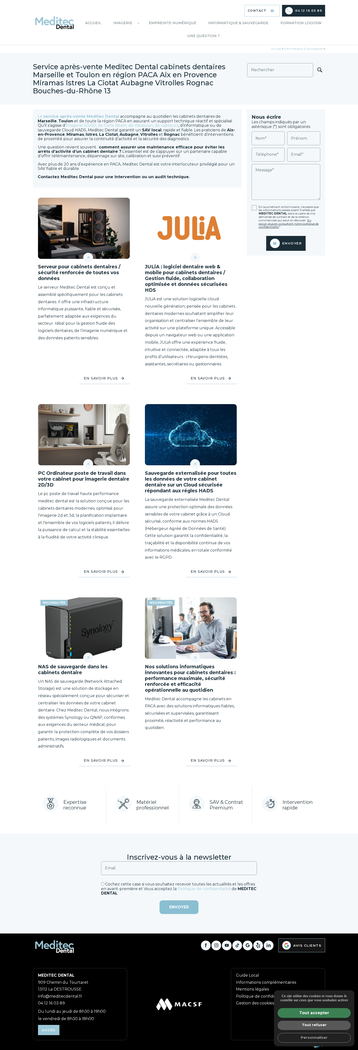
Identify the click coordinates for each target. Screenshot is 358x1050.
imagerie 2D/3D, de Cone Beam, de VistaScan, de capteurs (122, 125)
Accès (49, 1030)
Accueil (93, 23)
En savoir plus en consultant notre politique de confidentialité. (289, 223)
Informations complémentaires (266, 982)
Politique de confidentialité (204, 888)
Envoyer (292, 243)
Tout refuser (314, 1025)
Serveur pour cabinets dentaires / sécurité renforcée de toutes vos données (79, 272)
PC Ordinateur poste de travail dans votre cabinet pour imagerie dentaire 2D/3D (83, 479)
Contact (257, 10)
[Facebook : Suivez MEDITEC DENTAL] (206, 945)
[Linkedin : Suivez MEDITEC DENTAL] (268, 945)
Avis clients (307, 945)
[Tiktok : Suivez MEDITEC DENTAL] (237, 945)
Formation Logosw (301, 23)
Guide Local (247, 975)
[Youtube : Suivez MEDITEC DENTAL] (227, 945)
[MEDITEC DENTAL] (55, 22)
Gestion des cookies (255, 1003)
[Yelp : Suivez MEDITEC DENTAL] (258, 945)
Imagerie (122, 23)
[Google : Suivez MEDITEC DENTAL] (248, 945)
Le (78, 116)
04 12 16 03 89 (308, 10)
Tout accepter (314, 1013)
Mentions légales (252, 989)
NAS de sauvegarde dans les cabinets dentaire (73, 669)
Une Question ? (203, 36)
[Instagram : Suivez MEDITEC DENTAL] (216, 945)
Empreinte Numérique (172, 23)
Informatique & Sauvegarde (238, 23)
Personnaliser (314, 1037)
